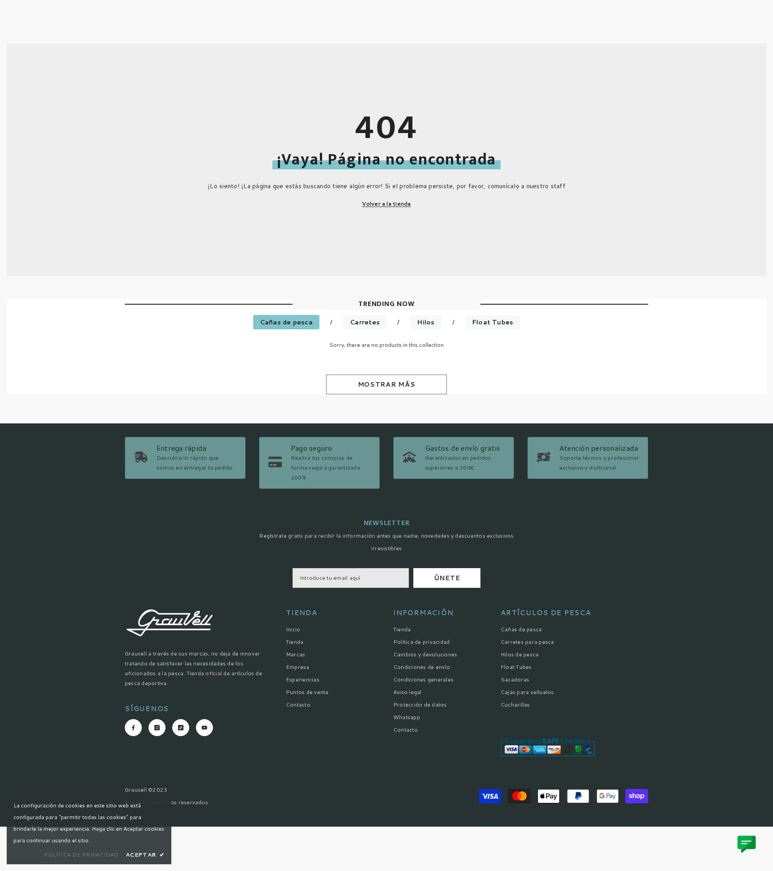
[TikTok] (180, 727)
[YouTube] (204, 727)
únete (447, 577)
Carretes (365, 322)
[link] (319, 463)
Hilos (425, 322)
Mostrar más (387, 384)
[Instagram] (157, 727)
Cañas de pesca (286, 322)
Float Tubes (493, 322)
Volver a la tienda (386, 203)
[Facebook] (133, 727)
